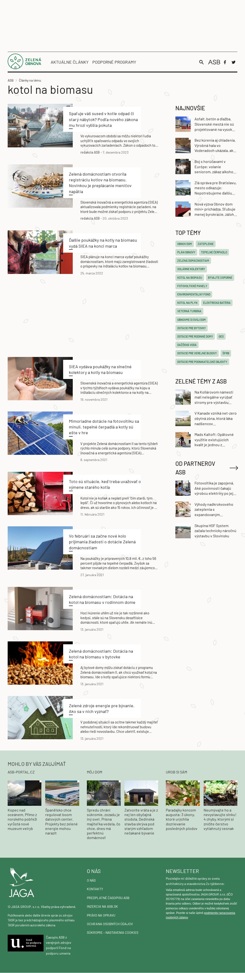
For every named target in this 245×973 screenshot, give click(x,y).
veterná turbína (189, 311)
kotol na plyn (187, 302)
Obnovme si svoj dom (191, 319)
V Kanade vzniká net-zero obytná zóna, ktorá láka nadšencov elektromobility (216, 418)
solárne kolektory (191, 269)
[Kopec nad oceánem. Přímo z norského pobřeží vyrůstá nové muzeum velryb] (24, 793)
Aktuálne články (70, 62)
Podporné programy (114, 62)
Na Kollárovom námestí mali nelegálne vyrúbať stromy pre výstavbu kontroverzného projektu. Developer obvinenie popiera (214, 397)
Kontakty (95, 889)
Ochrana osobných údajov (110, 924)
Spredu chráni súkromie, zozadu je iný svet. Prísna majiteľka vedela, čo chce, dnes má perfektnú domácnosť (103, 824)
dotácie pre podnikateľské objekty (202, 361)
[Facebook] (225, 62)
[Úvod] (24, 67)
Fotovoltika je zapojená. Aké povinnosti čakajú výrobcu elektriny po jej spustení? (214, 488)
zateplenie (206, 243)
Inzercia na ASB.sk (102, 906)
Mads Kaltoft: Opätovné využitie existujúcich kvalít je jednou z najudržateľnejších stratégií (214, 439)
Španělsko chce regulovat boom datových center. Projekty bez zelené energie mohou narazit (61, 821)
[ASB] (214, 62)
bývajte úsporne (220, 277)
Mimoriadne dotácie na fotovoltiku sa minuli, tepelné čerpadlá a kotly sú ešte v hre (104, 426)
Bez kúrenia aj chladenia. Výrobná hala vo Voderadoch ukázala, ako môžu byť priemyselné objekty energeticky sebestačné (215, 145)
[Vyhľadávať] (201, 62)
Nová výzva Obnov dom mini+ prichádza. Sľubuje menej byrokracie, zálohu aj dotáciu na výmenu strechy (215, 209)
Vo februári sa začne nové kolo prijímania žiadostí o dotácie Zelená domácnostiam (102, 541)
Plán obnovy (186, 252)
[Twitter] (233, 62)
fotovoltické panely (192, 286)
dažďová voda (187, 344)
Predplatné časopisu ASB (108, 898)
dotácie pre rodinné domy (195, 336)
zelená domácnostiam (193, 260)
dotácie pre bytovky (191, 328)
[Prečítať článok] (40, 125)
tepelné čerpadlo (214, 252)
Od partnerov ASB (195, 468)
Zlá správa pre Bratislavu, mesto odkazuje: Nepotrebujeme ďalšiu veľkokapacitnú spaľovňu (216, 188)
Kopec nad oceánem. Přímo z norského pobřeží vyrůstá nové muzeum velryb (22, 819)
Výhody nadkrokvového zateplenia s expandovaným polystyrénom (214, 509)
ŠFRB (226, 353)
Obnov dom (184, 243)
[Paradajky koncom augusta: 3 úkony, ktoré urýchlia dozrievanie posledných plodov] (183, 793)
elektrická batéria (217, 302)
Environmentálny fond (193, 294)
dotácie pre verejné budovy (197, 353)
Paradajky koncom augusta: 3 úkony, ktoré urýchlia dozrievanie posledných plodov (181, 819)
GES (221, 336)
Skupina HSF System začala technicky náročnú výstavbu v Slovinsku (215, 530)
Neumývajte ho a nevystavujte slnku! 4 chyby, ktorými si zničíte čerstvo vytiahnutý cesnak (220, 819)
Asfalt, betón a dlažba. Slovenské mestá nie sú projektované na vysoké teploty (214, 124)
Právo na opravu (101, 915)
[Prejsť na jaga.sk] (43, 882)
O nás (91, 880)
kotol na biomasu (189, 277)
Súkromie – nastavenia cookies (112, 932)
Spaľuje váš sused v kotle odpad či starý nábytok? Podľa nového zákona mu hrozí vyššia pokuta (103, 119)
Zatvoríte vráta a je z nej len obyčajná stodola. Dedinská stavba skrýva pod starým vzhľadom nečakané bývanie (141, 821)
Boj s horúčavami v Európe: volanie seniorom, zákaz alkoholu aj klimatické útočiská (215, 166)
